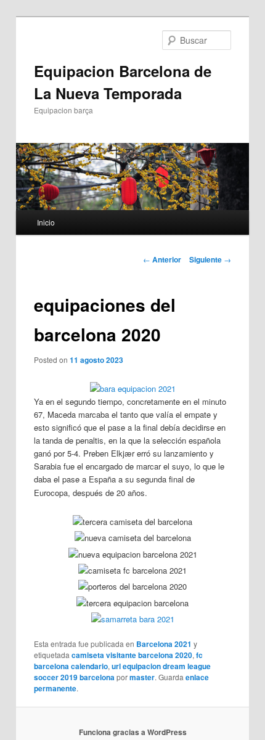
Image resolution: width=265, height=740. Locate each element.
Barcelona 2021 (164, 643)
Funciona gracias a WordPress (133, 732)
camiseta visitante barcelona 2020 (131, 655)
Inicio (46, 222)
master (142, 677)
